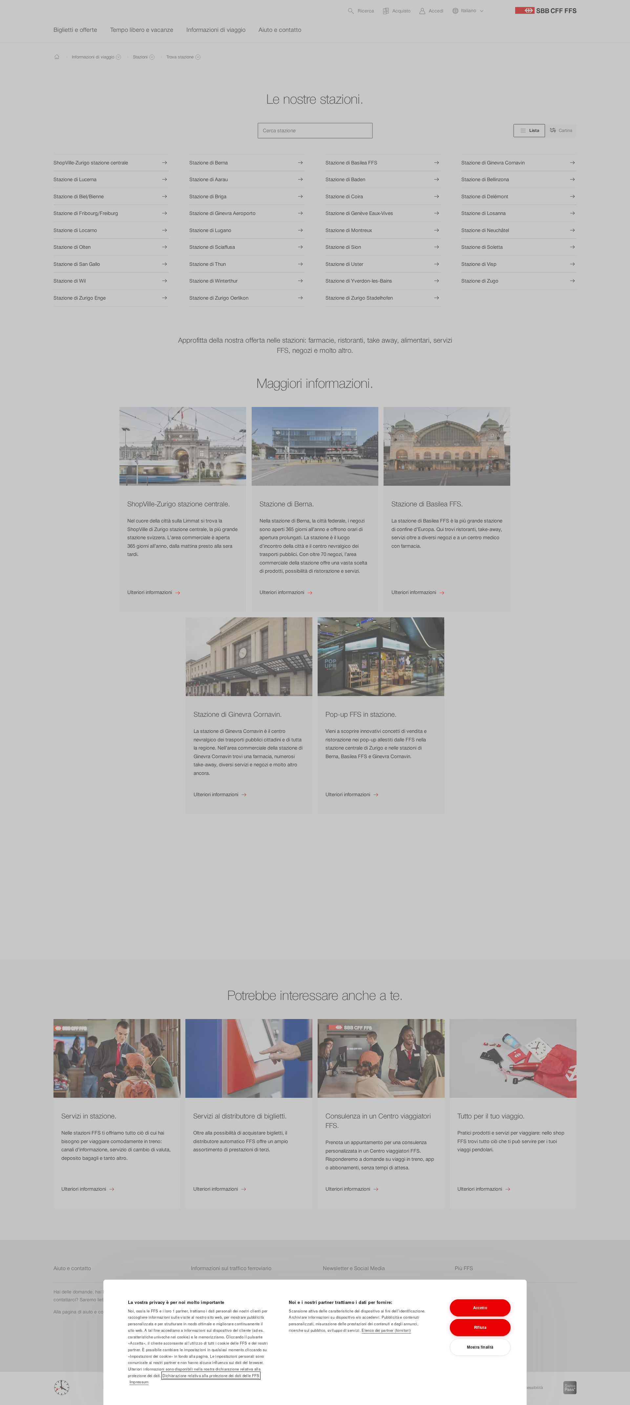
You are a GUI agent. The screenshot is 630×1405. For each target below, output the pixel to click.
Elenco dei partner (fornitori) (386, 1330)
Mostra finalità (480, 1347)
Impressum (139, 1381)
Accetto (480, 1307)
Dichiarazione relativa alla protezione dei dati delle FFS (210, 1375)
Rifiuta (480, 1327)
